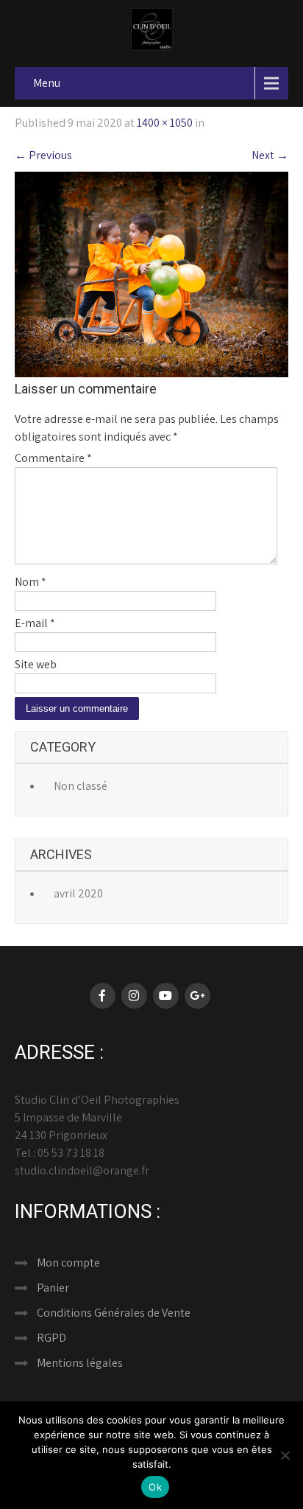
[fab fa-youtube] (166, 996)
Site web (36, 664)
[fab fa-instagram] (134, 996)
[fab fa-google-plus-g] (197, 996)
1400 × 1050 (165, 122)
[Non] (284, 1455)
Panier (53, 1287)
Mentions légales (80, 1362)
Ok (155, 1487)
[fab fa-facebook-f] (102, 996)
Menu (46, 83)
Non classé (80, 786)
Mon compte (68, 1262)
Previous (43, 155)
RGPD (51, 1337)
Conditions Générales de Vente (113, 1312)
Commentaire (53, 458)
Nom (30, 581)
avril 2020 (78, 893)
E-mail (35, 623)
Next (270, 155)
